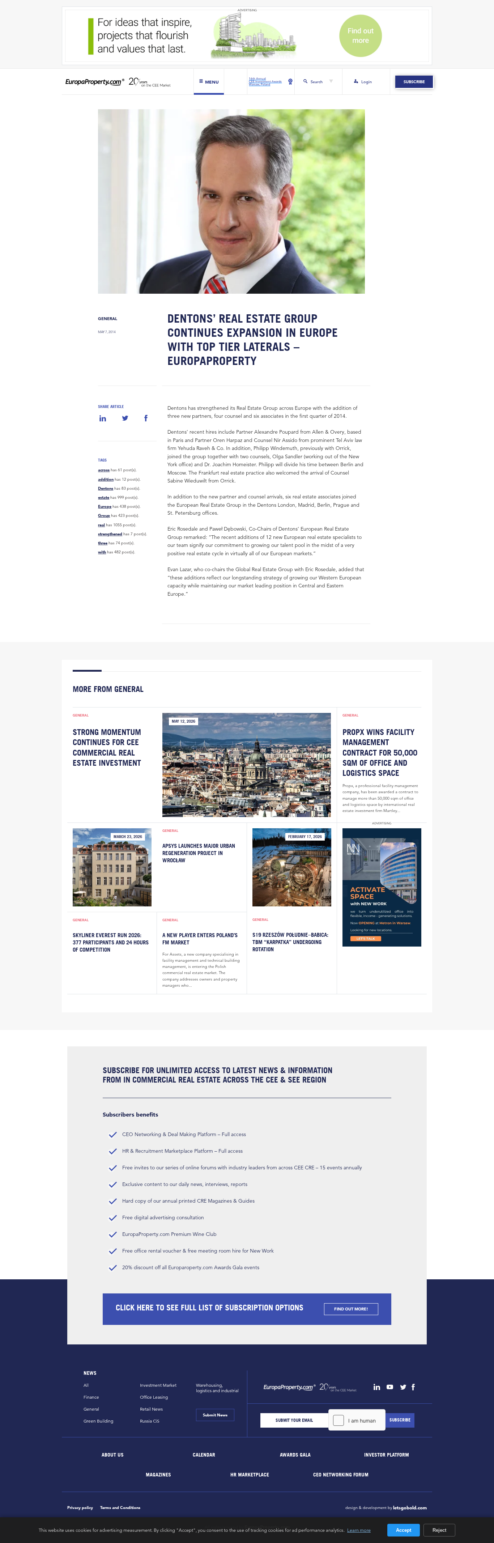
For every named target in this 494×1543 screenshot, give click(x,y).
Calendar (204, 1454)
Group (104, 515)
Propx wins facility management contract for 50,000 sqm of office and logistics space (379, 752)
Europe (104, 506)
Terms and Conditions (120, 1507)
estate (103, 497)
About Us (113, 1454)
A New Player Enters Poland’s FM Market (200, 938)
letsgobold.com (410, 1508)
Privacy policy (80, 1507)
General (107, 318)
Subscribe (414, 81)
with (102, 552)
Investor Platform (386, 1454)
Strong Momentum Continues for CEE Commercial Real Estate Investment (107, 747)
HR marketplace (249, 1474)
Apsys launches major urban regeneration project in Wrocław (198, 852)
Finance (91, 1397)
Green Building (98, 1421)
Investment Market (158, 1385)
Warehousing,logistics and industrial (217, 1387)
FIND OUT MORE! (351, 1309)
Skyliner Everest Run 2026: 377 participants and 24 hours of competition (111, 942)
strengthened (110, 534)
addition (106, 479)
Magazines (158, 1474)
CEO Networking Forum (341, 1474)
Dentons (105, 488)
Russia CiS (149, 1421)
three (102, 543)
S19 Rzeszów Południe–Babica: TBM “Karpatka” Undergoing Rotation (290, 941)
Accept (403, 1530)
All (86, 1385)
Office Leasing (154, 1397)
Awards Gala (295, 1454)
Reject (439, 1530)
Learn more (359, 1530)
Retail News (151, 1409)
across (104, 470)
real (101, 525)
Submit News (215, 1414)
